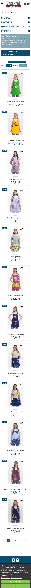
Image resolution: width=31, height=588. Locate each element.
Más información (5, 577)
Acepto (15, 586)
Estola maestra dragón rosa (15, 334)
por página (15, 65)
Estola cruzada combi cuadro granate (15, 489)
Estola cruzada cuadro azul (15, 528)
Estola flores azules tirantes (15, 450)
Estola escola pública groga (15, 140)
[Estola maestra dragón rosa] (15, 318)
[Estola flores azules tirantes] (15, 434)
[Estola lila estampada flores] (15, 201)
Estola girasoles (16, 257)
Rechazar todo (15, 582)
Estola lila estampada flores (15, 218)
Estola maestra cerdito (15, 179)
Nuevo (4, 73)
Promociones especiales (13, 26)
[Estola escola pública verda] (15, 85)
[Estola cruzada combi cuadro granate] (15, 473)
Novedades (6, 22)
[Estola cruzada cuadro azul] (15, 511)
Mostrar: (3, 65)
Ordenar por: (4, 62)
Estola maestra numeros (15, 373)
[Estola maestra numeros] (15, 356)
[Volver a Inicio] (2, 12)
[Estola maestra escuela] (15, 279)
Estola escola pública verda (15, 101)
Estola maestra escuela (15, 295)
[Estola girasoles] (15, 240)
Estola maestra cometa (15, 412)
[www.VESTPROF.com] (13, 4)
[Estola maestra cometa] (15, 395)
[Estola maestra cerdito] (15, 162)
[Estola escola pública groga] (15, 124)
